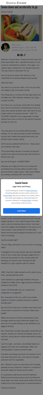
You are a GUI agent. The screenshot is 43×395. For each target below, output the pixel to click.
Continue (21, 211)
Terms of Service (31, 190)
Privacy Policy (7, 195)
